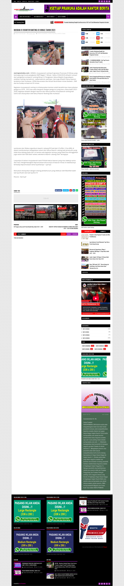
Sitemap (37, 1)
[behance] (109, 1)
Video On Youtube (25, 17)
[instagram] (107, 1)
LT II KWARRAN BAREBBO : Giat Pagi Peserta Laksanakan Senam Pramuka (45, 216)
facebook (75, 234)
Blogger (105, 547)
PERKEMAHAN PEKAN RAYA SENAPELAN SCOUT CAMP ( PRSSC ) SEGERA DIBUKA (32, 564)
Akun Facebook (105, 414)
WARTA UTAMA (61, 33)
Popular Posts (89, 231)
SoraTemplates (22, 583)
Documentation (38, 17)
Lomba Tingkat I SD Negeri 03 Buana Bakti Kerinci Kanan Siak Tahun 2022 (99, 258)
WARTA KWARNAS (86, 335)
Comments (103, 231)
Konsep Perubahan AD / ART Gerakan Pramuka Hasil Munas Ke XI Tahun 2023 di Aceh (98, 502)
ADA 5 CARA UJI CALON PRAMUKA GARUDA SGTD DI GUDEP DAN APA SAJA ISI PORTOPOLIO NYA (66, 575)
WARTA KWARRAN (42, 22)
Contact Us (24, 1)
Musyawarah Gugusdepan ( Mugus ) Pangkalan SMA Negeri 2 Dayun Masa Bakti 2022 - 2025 (99, 251)
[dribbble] (104, 1)
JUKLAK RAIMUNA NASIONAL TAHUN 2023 (31, 571)
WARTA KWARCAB (86, 329)
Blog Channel (62, 17)
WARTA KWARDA (86, 332)
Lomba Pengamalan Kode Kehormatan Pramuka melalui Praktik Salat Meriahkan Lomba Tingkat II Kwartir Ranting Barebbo (67, 214)
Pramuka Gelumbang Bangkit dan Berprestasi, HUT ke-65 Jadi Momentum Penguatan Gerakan (70, 22)
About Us (19, 1)
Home (15, 1)
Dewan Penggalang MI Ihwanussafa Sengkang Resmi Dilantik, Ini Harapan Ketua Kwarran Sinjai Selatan (100, 78)
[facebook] (99, 1)
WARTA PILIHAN (52, 33)
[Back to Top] (109, 584)
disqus (69, 234)
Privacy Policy (31, 1)
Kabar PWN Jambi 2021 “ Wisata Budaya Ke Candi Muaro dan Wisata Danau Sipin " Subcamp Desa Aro (99, 266)
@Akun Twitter (86, 414)
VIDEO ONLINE (50, 17)
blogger (63, 234)
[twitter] (102, 1)
